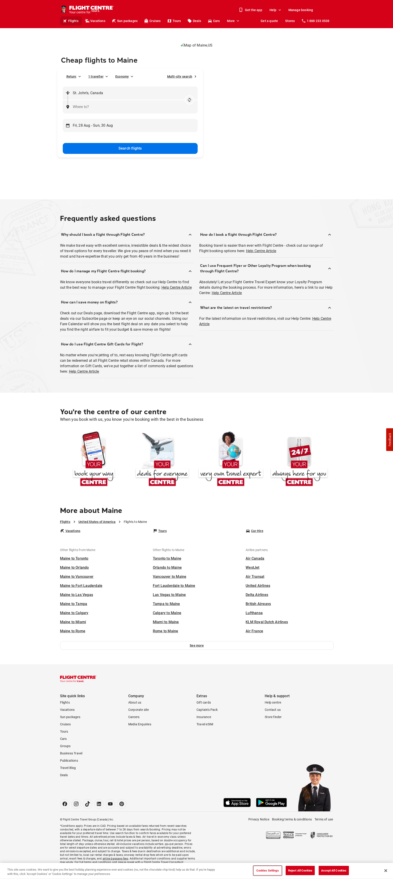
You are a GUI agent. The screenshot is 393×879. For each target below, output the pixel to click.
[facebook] (65, 804)
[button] (197, 645)
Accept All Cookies (333, 870)
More (231, 21)
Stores (290, 21)
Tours (177, 21)
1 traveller (95, 76)
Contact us (273, 710)
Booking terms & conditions (292, 819)
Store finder (273, 717)
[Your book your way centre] (94, 459)
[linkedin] (99, 804)
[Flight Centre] (78, 679)
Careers (133, 717)
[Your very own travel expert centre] (231, 459)
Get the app (253, 10)
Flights (73, 21)
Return (71, 76)
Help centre (273, 702)
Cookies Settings (267, 870)
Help (273, 10)
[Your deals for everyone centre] (162, 459)
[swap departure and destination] (189, 99)
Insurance (203, 717)
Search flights (130, 148)
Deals (197, 21)
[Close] (386, 871)
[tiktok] (87, 804)
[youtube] (110, 804)
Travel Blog (68, 768)
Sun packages (127, 21)
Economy (122, 76)
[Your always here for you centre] (299, 459)
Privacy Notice (258, 819)
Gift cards (203, 702)
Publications (69, 760)
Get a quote (269, 21)
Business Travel (71, 753)
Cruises (155, 21)
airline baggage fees (115, 858)
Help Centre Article (176, 287)
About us (134, 702)
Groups (65, 746)
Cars (216, 21)
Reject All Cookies (300, 870)
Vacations (97, 21)
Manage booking (300, 10)
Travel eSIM (204, 724)
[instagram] (76, 804)
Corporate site (138, 710)
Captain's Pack (207, 710)
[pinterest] (121, 804)
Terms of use (324, 819)
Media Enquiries (139, 724)
